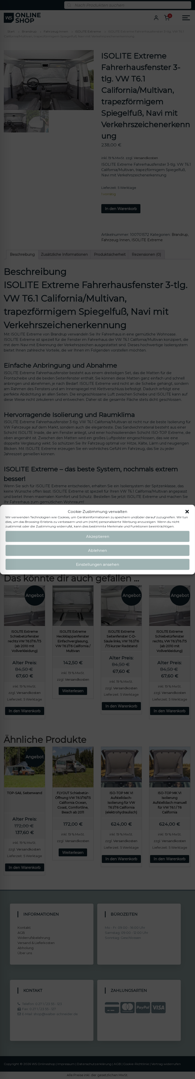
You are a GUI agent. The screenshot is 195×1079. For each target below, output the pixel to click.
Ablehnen (97, 550)
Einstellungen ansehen (97, 564)
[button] (187, 511)
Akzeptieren (97, 536)
